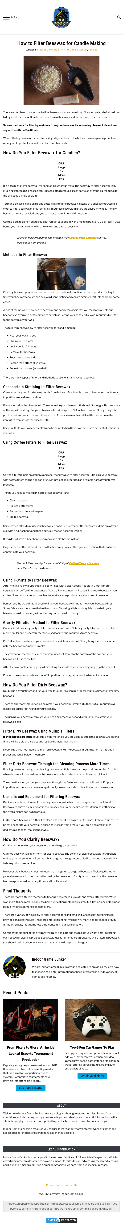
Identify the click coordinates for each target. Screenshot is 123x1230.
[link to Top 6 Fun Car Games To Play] (92, 1020)
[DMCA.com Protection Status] (61, 1222)
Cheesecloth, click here (83, 237)
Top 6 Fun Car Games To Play (92, 1047)
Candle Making (78, 49)
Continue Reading (30, 1087)
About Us (71, 1185)
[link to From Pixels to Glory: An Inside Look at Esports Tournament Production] (30, 1020)
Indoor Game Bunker (51, 49)
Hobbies (92, 49)
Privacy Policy (54, 1185)
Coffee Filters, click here (84, 563)
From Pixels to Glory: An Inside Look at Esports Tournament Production (30, 1054)
